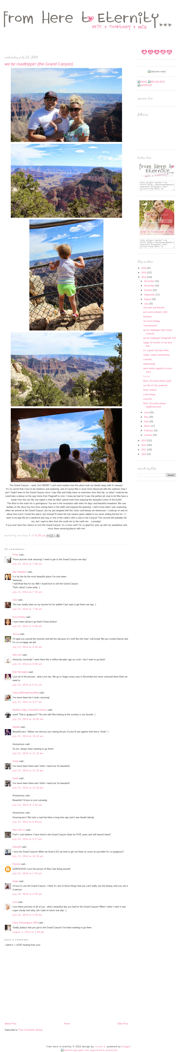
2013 (144, 440)
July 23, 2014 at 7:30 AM (27, 592)
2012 (144, 445)
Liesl (15, 902)
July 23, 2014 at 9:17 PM (27, 839)
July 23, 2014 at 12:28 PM (28, 770)
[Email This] (48, 535)
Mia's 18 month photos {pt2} (157, 381)
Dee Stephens (20, 572)
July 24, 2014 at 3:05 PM (27, 894)
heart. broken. (150, 390)
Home (67, 1023)
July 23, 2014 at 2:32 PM (27, 805)
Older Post (122, 1023)
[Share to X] (54, 535)
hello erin (17, 655)
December (149, 281)
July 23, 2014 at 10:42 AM (28, 736)
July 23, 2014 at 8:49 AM (27, 664)
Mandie (16, 727)
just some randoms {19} (155, 312)
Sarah (16, 761)
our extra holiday (151, 321)
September (150, 294)
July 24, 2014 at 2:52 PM (27, 873)
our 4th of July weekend (155, 385)
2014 (144, 277)
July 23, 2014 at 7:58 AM (27, 609)
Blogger (126, 1046)
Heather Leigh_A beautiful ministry (30, 710)
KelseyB (17, 847)
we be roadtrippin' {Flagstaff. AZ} (159, 338)
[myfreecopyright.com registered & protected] (89, 1050)
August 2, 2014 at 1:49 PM (28, 932)
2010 (144, 454)
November (149, 285)
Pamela (16, 864)
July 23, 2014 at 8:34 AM (27, 647)
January (148, 435)
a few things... (150, 394)
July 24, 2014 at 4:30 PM (27, 915)
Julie (15, 600)
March (147, 426)
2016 (144, 268)
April (146, 421)
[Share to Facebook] (58, 535)
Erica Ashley (19, 617)
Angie (15, 881)
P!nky (15, 554)
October (148, 290)
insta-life (147, 399)
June (147, 412)
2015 (144, 272)
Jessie (16, 634)
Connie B (100, 1046)
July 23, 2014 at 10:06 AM (28, 719)
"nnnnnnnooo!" (150, 325)
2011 (144, 449)
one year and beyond (153, 307)
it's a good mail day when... (157, 350)
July (146, 303)
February (149, 430)
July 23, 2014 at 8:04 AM (27, 626)
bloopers (147, 316)
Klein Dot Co (19, 830)
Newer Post (10, 1023)
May (146, 417)
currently (147, 359)
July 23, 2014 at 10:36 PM (28, 856)
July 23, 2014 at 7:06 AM (27, 564)
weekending (149, 364)
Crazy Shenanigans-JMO (25, 922)
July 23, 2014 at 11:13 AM (28, 753)
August (148, 299)
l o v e (146, 376)
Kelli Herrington (20, 672)
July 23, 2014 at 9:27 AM (27, 702)
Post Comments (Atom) (31, 1030)
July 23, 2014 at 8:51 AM (27, 685)
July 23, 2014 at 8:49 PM (27, 822)
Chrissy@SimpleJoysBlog (26, 692)
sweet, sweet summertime (156, 355)
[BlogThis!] (51, 535)
